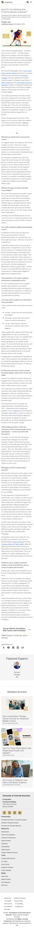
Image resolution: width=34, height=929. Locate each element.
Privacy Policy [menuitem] (18, 901)
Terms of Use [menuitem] (8, 903)
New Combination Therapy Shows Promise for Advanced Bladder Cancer (16, 718)
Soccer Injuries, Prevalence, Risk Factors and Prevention (14, 629)
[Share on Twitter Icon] (3, 647)
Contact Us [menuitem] (7, 898)
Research (10, 635)
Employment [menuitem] (19, 906)
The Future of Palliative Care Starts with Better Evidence (15, 781)
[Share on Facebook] (8, 647)
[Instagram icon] (15, 812)
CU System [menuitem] (7, 901)
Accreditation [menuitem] (8, 906)
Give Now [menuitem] (7, 909)
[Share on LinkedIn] (13, 647)
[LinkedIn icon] (20, 812)
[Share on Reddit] (17, 647)
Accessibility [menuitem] (19, 903)
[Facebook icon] (5, 812)
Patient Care (18, 635)
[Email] (22, 647)
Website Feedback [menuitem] (20, 898)
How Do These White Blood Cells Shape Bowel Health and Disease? (17, 750)
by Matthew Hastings (7, 24)
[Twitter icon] (10, 812)
